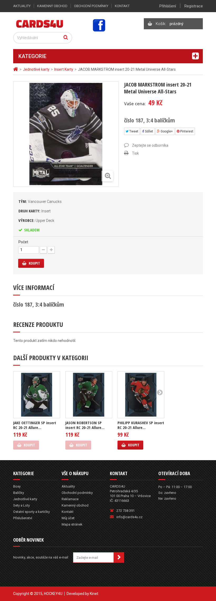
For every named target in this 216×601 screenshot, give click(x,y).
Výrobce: (36, 220)
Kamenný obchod (52, 6)
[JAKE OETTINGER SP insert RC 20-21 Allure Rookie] (36, 394)
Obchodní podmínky (91, 6)
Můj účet (68, 518)
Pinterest (186, 131)
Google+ (166, 131)
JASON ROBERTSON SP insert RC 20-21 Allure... (85, 425)
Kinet (94, 594)
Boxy (17, 486)
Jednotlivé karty (25, 499)
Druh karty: (34, 210)
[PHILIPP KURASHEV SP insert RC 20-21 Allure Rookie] (140, 394)
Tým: (40, 201)
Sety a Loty (21, 505)
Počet (23, 242)
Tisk (135, 153)
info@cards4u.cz (129, 517)
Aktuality (22, 6)
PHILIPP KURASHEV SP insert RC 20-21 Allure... (140, 425)
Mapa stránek (72, 524)
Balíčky (18, 493)
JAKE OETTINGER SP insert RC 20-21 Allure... (34, 425)
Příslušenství (22, 518)
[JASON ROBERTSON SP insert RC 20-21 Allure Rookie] (88, 394)
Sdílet (148, 131)
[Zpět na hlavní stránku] (16, 69)
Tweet (133, 131)
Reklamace (70, 499)
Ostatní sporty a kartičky (31, 512)
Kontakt (122, 6)
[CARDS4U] (39, 23)
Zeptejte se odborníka (150, 145)
